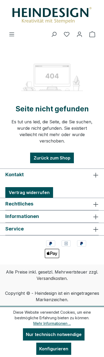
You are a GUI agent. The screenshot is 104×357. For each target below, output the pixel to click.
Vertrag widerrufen (29, 192)
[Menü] (11, 34)
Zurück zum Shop (52, 158)
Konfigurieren (53, 348)
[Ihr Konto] (79, 34)
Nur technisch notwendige (54, 334)
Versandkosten (52, 278)
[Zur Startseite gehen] (52, 15)
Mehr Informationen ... (52, 323)
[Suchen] (53, 34)
